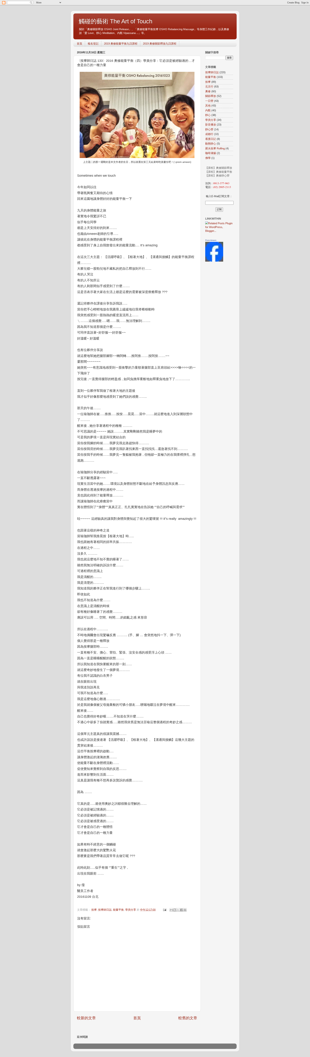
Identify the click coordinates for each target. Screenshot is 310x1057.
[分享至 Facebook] (181, 910)
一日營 (209, 100)
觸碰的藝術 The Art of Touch (115, 21)
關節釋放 (210, 95)
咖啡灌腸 (210, 153)
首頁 (79, 43)
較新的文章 (86, 1018)
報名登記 (93, 43)
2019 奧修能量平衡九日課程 (120, 43)
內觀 (208, 110)
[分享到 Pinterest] (185, 910)
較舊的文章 (187, 1018)
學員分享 (130, 909)
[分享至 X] (178, 910)
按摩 (94, 909)
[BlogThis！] (175, 910)
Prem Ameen (210, 240)
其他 (208, 105)
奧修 (208, 91)
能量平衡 (118, 909)
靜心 (208, 115)
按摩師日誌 (105, 909)
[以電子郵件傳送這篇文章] (171, 910)
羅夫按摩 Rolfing (215, 148)
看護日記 (210, 138)
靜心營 (209, 129)
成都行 (209, 134)
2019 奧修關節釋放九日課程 (159, 43)
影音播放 (210, 124)
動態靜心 (210, 143)
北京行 (209, 86)
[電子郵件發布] (164, 909)
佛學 (208, 157)
